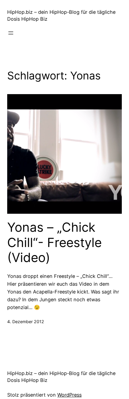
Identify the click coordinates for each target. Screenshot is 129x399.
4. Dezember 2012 (25, 321)
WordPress (69, 395)
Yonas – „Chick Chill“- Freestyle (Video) (54, 242)
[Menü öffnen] (10, 33)
